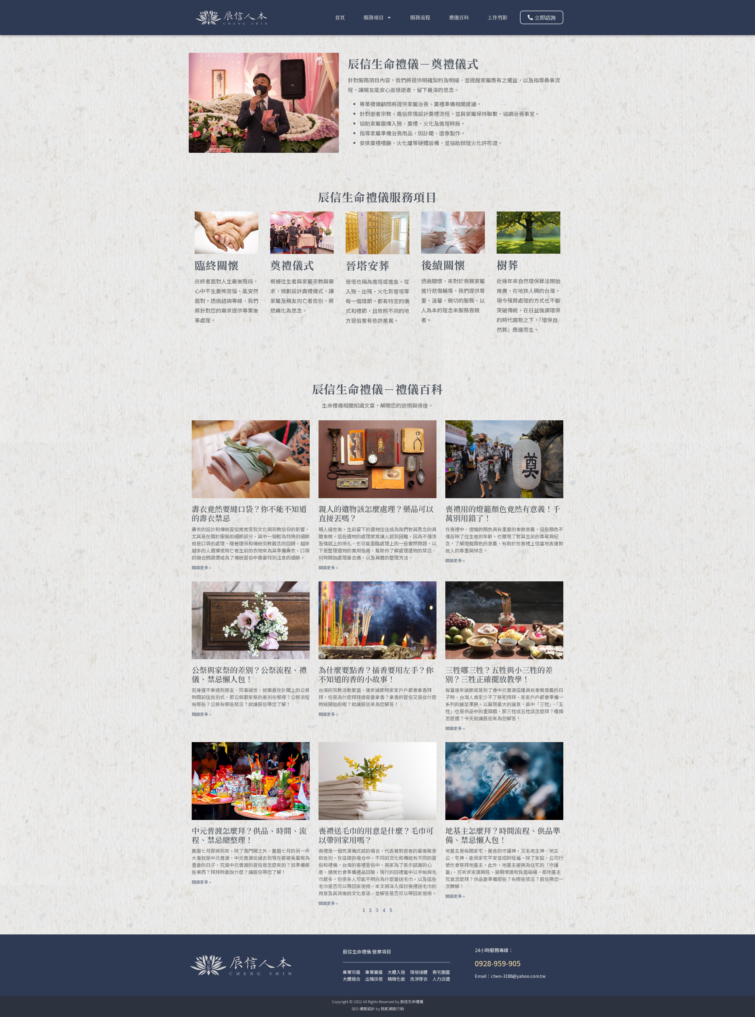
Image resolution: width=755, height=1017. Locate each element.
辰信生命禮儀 (411, 1001)
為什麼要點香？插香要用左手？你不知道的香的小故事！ (376, 674)
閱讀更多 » (201, 567)
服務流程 (420, 17)
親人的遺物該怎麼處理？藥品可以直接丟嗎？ (376, 513)
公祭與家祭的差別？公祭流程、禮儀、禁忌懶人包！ (249, 674)
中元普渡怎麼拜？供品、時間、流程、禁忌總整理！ (249, 835)
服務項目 (374, 17)
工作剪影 (498, 17)
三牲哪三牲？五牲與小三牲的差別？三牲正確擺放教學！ (499, 674)
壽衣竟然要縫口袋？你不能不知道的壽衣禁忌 (249, 513)
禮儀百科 (459, 17)
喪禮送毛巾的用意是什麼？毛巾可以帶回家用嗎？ (376, 835)
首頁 (340, 17)
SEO (355, 1008)
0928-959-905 (498, 963)
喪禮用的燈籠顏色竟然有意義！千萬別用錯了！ (502, 513)
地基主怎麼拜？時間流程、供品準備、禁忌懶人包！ (502, 835)
